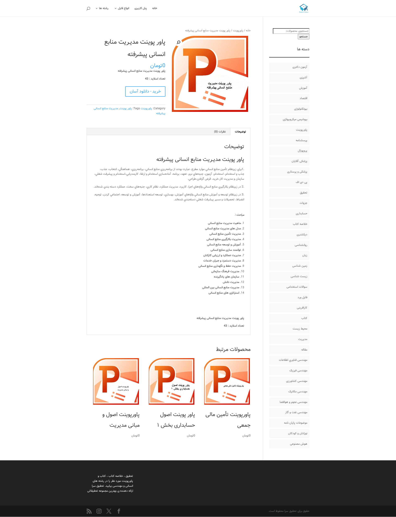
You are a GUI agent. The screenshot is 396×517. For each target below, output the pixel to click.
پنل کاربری (140, 9)
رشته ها (103, 9)
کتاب (304, 318)
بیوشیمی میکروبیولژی (295, 119)
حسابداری (301, 213)
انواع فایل (123, 9)
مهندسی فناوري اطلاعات (293, 360)
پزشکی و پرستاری (297, 171)
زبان (304, 255)
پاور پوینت (126, 108)
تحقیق (303, 192)
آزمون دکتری (299, 67)
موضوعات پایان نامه (295, 423)
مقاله (304, 349)
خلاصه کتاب (300, 224)
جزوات (303, 203)
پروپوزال (302, 150)
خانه (154, 9)
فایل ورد (302, 297)
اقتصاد (303, 98)
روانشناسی (301, 245)
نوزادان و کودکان (297, 433)
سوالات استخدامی (296, 287)
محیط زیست (300, 328)
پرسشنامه (301, 140)
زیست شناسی (299, 276)
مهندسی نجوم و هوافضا (293, 402)
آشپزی (303, 77)
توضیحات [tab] (240, 131)
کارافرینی (302, 307)
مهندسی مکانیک (297, 391)
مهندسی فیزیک (298, 370)
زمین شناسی (299, 266)
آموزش (303, 88)
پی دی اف (301, 182)
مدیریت (302, 339)
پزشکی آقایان (299, 161)
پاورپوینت (238, 30)
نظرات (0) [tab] (220, 131)
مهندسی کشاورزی (296, 381)
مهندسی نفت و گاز (296, 412)
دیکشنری (302, 234)
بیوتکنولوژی (300, 109)
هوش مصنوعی (298, 444)
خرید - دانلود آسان (145, 91)
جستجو (303, 36)
